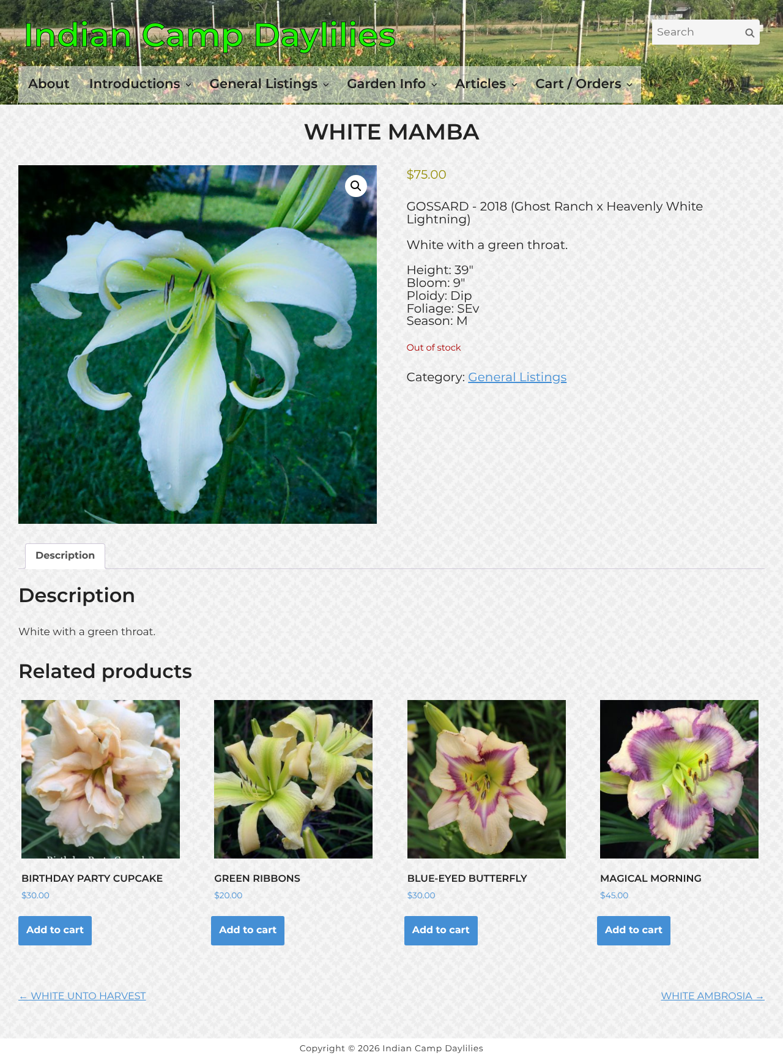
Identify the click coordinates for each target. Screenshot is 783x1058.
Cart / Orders (578, 84)
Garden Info (386, 84)
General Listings (264, 84)
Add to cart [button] (55, 930)
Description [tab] (65, 556)
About (49, 84)
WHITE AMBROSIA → (713, 996)
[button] (356, 186)
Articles (480, 84)
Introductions (134, 84)
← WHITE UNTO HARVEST (82, 996)
